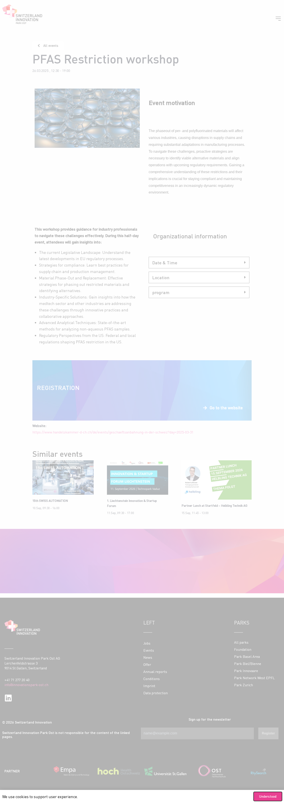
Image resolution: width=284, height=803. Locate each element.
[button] (199, 262)
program (161, 292)
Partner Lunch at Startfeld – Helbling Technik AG (214, 505)
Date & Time (164, 262)
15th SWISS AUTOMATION (50, 500)
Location (161, 277)
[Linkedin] (8, 698)
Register (268, 733)
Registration (58, 387)
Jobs (146, 643)
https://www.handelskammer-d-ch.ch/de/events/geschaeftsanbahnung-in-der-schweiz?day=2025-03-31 (112, 432)
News (147, 657)
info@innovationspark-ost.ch (26, 684)
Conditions (151, 678)
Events (148, 650)
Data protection (155, 693)
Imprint (149, 686)
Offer (147, 664)
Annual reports (155, 671)
